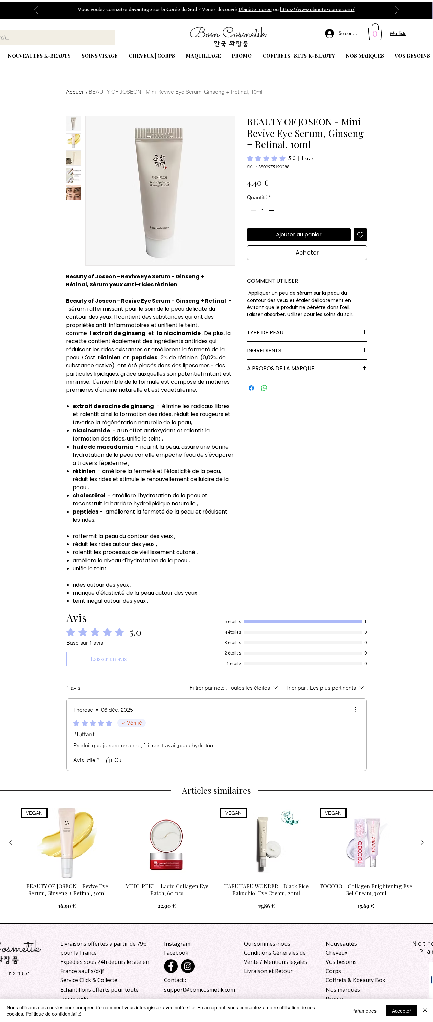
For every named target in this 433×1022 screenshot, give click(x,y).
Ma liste (398, 33)
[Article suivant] (422, 842)
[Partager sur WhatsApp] (264, 388)
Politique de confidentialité (54, 1013)
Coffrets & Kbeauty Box (355, 980)
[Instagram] (188, 966)
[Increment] (272, 210)
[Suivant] (397, 10)
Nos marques (343, 989)
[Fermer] (425, 1010)
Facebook (176, 952)
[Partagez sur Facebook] (251, 388)
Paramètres (364, 1010)
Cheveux (336, 952)
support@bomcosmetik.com (199, 989)
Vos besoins (341, 962)
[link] (280, 158)
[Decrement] (252, 210)
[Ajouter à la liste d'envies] (360, 234)
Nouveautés (341, 943)
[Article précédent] (11, 842)
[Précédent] (36, 10)
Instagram (177, 943)
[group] (216, 862)
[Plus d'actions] (355, 710)
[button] (375, 31)
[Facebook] (171, 966)
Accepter (401, 1010)
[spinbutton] (262, 210)
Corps (333, 971)
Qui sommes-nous (267, 943)
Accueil (75, 91)
